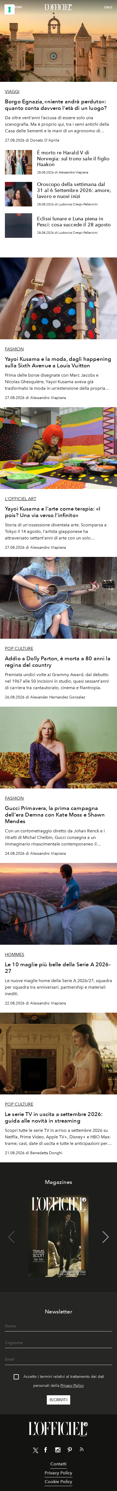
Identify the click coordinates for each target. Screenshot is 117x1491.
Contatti (58, 1463)
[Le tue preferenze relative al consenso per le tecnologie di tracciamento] (9, 9)
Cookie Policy (58, 1481)
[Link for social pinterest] (69, 1451)
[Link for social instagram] (57, 1451)
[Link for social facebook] (45, 1451)
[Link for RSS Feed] (81, 1450)
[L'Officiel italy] (58, 7)
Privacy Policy (72, 1385)
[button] (105, 1237)
